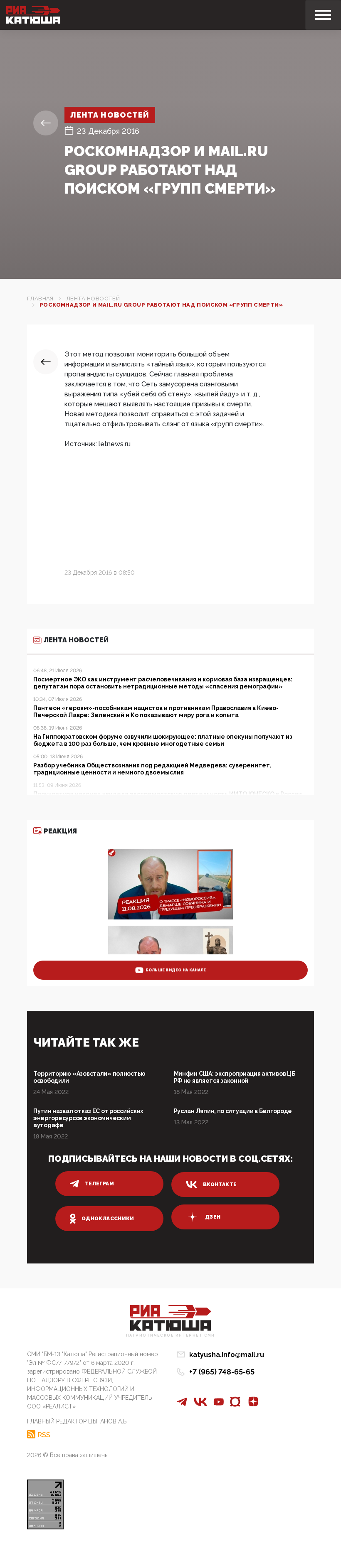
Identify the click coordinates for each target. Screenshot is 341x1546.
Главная (40, 298)
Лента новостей (109, 115)
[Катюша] (33, 15)
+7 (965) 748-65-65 (222, 1371)
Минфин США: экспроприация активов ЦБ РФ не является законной (234, 1077)
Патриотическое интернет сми (170, 1335)
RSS (43, 1434)
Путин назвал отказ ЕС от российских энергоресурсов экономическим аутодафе (88, 1118)
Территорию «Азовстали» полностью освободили (89, 1077)
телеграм (99, 1184)
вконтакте (220, 1184)
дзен (212, 1217)
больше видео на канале (176, 970)
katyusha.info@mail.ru (226, 1355)
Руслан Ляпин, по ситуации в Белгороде (233, 1111)
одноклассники (108, 1219)
